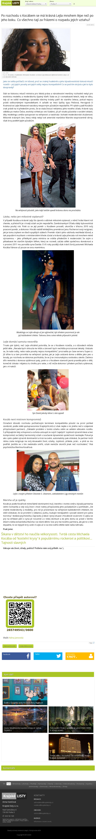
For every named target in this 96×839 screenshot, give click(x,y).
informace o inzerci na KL (43, 821)
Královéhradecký (69, 784)
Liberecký (58, 784)
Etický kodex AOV (35, 830)
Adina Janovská (16, 637)
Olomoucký (44, 786)
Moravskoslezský (55, 786)
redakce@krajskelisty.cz (42, 805)
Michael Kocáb (9, 646)
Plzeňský (33, 784)
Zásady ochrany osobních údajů (17, 830)
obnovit (74, 4)
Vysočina (89, 784)
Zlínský (65, 786)
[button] (36, 3)
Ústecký (50, 784)
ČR (4, 784)
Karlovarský (42, 784)
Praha (9, 784)
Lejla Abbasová (26, 646)
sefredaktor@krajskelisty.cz (43, 802)
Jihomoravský (33, 786)
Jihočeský (25, 784)
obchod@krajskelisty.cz (42, 813)
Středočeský (16, 784)
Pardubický (80, 784)
